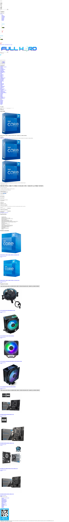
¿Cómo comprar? (4, 502)
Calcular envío (2, 203)
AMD (1, 73)
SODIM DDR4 (2, 83)
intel (0, 212)
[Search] (1, 3)
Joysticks (1, 94)
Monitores (3, 19)
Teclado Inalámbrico (2, 86)
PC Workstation (2, 68)
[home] (1, 2)
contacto (11, 44)
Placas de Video (2, 70)
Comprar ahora (2, 137)
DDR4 (1, 82)
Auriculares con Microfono (3, 92)
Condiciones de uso (4, 500)
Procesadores (1, 72)
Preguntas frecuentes (4, 503)
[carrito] (1, 5)
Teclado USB (1, 87)
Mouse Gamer (2, 89)
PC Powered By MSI (2, 69)
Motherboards (1, 75)
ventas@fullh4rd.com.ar (7, 44)
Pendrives (1, 99)
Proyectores (1, 101)
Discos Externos (2, 79)
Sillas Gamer (1, 100)
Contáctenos (3, 504)
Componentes (1, 74)
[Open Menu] (1, 8)
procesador (5, 212)
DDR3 (1, 81)
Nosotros (3, 498)
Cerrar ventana (2, 109)
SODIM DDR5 (2, 84)
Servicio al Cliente (4, 499)
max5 (7, 212)
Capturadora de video (2, 97)
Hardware (3, 18)
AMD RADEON (2, 71)
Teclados (1, 85)
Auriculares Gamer (2, 91)
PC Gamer (1, 67)
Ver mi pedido (3, 16)
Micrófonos (1, 96)
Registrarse (3, 61)
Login (2, 15)
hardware (3, 212)
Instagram (3, 505)
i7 (1, 212)
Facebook (3, 506)
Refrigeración (1, 76)
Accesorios (1, 93)
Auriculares (1, 90)
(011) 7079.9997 (2, 44)
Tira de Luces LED (2, 98)
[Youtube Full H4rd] (0, 58)
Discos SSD (1, 80)
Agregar (5, 203)
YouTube (3, 507)
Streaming (1, 95)
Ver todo (3, 20)
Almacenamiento (2, 78)
